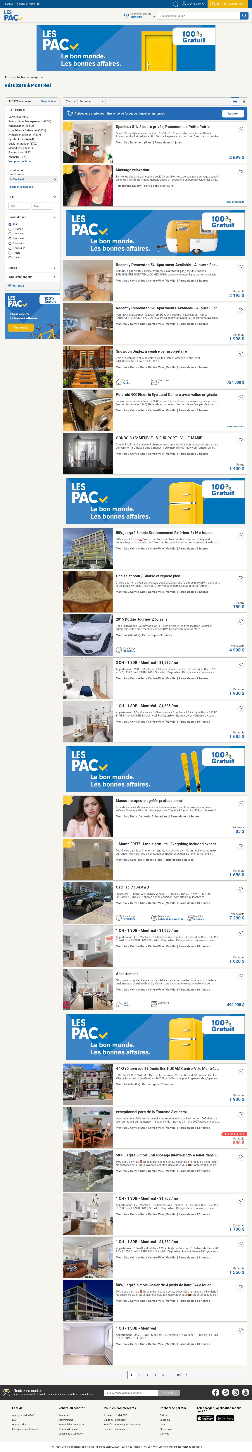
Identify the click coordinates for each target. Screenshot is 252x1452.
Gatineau (164, 1433)
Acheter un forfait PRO (115, 1415)
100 (179, 1374)
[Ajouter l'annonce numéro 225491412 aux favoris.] (240, 536)
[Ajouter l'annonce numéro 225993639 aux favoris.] (240, 579)
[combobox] (198, 16)
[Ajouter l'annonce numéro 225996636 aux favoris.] (240, 1072)
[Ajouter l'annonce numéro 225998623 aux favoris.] (240, 622)
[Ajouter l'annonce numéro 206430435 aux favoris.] (240, 173)
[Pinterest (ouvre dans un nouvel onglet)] (226, 1395)
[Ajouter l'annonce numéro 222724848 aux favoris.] (240, 977)
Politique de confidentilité (25, 1429)
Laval (162, 1424)
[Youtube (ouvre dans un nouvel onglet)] (246, 1395)
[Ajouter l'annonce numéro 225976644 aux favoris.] (240, 890)
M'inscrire (169, 1392)
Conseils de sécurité (69, 1429)
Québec (164, 1415)
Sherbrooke (166, 1429)
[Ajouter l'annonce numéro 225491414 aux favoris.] (240, 1288)
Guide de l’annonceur (115, 1419)
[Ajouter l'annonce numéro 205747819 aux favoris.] (240, 709)
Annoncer (63, 1415)
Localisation (16, 170)
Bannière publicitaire (114, 1429)
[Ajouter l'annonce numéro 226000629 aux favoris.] (240, 268)
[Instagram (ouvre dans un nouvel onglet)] (236, 1395)
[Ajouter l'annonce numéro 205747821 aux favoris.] (240, 665)
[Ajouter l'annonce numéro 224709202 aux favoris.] (240, 1331)
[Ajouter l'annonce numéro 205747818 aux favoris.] (240, 933)
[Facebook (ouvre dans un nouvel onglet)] (216, 1395)
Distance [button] (85, 101)
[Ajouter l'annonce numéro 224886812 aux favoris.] (240, 1115)
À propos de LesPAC (23, 1415)
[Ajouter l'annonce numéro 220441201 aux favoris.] (240, 441)
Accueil (9, 77)
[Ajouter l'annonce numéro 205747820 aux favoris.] (240, 1201)
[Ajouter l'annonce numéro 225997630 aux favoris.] (240, 398)
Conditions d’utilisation (70, 1433)
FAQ (14, 1419)
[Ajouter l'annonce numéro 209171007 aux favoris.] (240, 847)
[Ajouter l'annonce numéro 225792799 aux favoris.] (240, 354)
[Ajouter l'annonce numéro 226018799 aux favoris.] (240, 311)
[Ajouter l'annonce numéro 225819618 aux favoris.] (240, 130)
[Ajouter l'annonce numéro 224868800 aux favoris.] (240, 804)
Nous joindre (19, 1424)
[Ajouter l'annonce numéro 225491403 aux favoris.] (240, 1158)
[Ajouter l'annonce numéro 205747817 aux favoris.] (240, 1245)
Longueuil (165, 1419)
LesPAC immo (65, 1419)
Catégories (16, 110)
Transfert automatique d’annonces (122, 1424)
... (171, 1374)
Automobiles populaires (71, 1424)
